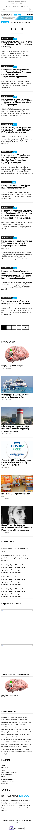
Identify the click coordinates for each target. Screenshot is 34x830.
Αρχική (8, 6)
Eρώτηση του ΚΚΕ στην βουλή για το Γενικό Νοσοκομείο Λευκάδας (16, 186)
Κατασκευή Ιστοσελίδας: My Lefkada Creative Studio (17, 820)
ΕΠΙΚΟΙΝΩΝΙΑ (4, 783)
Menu (30, 14)
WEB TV (3, 777)
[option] (22, 22)
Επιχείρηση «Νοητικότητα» (12, 366)
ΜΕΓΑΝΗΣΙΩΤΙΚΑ (5, 768)
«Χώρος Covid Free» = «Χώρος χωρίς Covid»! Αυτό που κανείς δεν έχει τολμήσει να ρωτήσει (16, 462)
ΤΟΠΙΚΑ (3, 770)
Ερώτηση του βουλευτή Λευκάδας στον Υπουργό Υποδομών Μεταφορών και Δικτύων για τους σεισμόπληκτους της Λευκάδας (16, 73)
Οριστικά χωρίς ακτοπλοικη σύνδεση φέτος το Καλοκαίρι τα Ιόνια (16, 396)
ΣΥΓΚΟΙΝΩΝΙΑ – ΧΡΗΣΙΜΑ (7, 781)
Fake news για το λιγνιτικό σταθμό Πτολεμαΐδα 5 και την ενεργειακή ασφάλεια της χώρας (15, 428)
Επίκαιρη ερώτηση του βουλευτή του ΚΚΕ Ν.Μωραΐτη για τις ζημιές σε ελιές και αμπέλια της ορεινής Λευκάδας (16, 244)
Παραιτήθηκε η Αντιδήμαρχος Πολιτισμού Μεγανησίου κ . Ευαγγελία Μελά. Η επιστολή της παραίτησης (16, 527)
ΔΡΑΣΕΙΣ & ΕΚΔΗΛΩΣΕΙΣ (7, 779)
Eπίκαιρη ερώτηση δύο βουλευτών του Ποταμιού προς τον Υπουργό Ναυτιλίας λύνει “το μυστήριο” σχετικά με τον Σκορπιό (15, 159)
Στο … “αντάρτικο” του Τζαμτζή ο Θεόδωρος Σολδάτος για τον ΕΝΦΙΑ (15, 302)
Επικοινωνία (15, 6)
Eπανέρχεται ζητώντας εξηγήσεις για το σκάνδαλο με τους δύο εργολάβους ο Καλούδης (16, 44)
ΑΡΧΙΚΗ (3, 765)
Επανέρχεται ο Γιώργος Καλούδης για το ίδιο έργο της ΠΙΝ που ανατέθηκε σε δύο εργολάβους (16, 102)
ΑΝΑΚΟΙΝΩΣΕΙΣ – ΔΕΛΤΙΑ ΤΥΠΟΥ (9, 772)
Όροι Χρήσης (24, 6)
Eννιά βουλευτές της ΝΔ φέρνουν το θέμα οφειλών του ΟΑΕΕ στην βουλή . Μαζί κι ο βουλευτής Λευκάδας (16, 129)
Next (25, 327)
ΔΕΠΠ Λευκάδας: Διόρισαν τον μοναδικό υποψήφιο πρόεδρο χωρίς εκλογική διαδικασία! (15, 558)
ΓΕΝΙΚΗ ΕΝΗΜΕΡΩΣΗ (6, 774)
